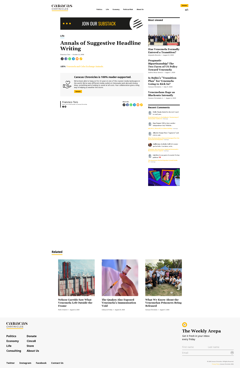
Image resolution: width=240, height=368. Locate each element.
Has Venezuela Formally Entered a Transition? (163, 51)
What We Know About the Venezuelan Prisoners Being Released (163, 303)
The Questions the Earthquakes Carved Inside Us (162, 161)
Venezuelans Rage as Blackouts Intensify (161, 94)
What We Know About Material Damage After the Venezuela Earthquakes (163, 138)
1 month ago (175, 128)
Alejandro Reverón (154, 55)
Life (107, 9)
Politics (99, 9)
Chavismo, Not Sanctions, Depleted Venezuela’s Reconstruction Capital (163, 150)
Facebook (41, 362)
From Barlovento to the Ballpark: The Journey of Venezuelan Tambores (163, 117)
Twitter (10, 362)
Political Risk (128, 9)
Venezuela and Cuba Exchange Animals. (85, 66)
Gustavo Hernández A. (156, 98)
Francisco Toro (65, 54)
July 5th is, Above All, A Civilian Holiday (160, 128)
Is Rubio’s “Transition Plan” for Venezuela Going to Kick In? (162, 81)
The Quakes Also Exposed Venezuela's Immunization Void (119, 303)
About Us (140, 9)
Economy (116, 9)
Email (65, 107)
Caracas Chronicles (154, 87)
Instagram (25, 362)
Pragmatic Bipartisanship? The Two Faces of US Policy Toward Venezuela (162, 65)
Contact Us (57, 362)
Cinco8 (31, 341)
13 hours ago (165, 118)
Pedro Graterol (63, 310)
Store (30, 345)
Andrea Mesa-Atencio (155, 72)
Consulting (13, 350)
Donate (184, 5)
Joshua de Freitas (107, 310)
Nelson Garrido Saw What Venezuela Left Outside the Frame (75, 303)
